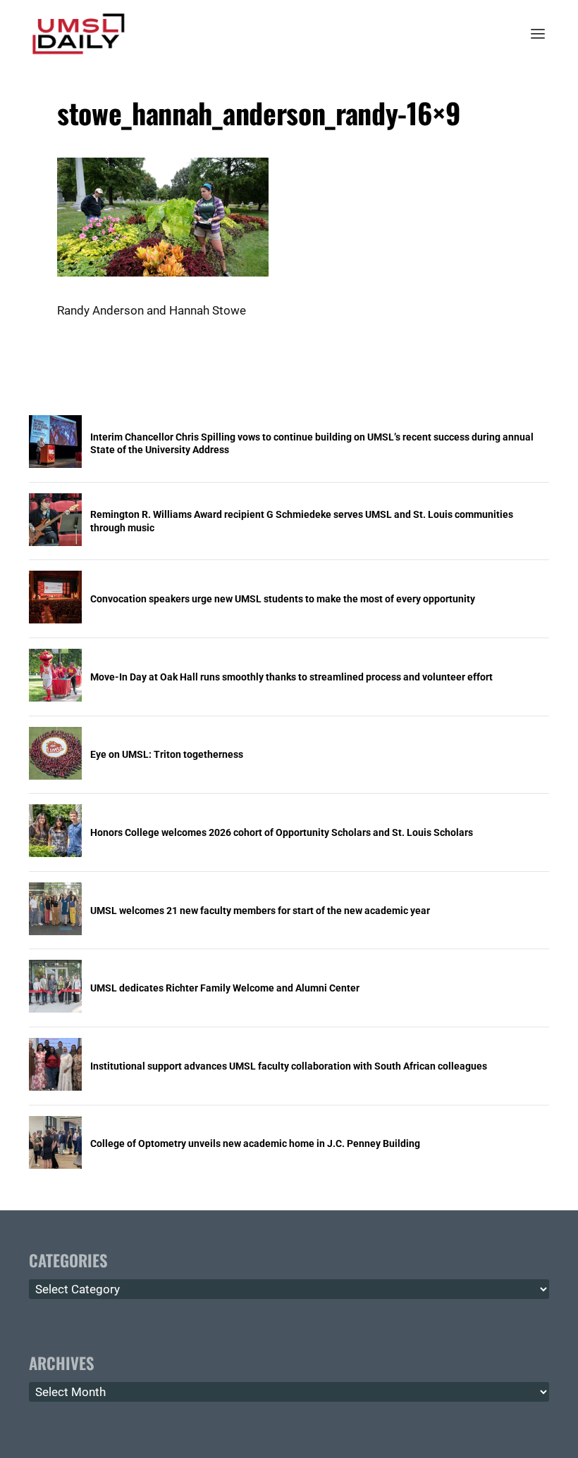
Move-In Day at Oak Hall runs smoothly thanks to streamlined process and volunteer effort (291, 677)
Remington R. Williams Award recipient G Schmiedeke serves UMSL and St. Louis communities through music (301, 521)
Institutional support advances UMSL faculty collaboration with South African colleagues (288, 1066)
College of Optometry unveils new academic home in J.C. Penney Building (255, 1143)
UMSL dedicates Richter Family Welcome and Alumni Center (224, 988)
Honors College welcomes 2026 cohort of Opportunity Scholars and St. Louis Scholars (281, 832)
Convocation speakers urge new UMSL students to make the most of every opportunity (282, 598)
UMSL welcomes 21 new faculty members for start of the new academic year (260, 910)
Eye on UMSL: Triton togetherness (166, 754)
